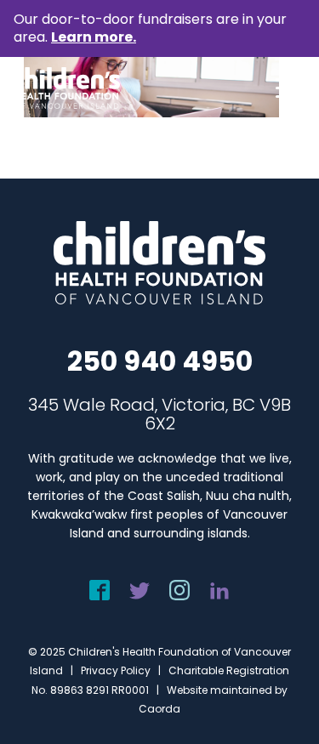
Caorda (159, 708)
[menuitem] (282, 88)
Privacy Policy (116, 670)
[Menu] (282, 88)
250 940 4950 (160, 361)
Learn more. (93, 37)
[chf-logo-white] (67, 88)
